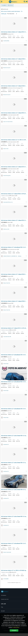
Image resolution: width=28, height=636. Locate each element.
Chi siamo (3, 595)
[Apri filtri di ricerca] (24, 2)
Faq (2, 607)
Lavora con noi (4, 599)
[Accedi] (26, 2)
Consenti (14, 630)
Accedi (3, 611)
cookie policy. (15, 627)
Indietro (5, 5)
